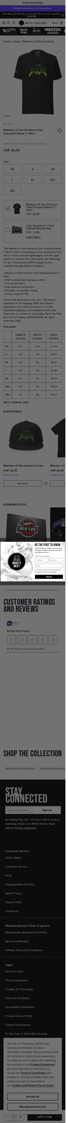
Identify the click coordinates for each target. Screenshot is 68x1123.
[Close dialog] (63, 543)
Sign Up (49, 577)
